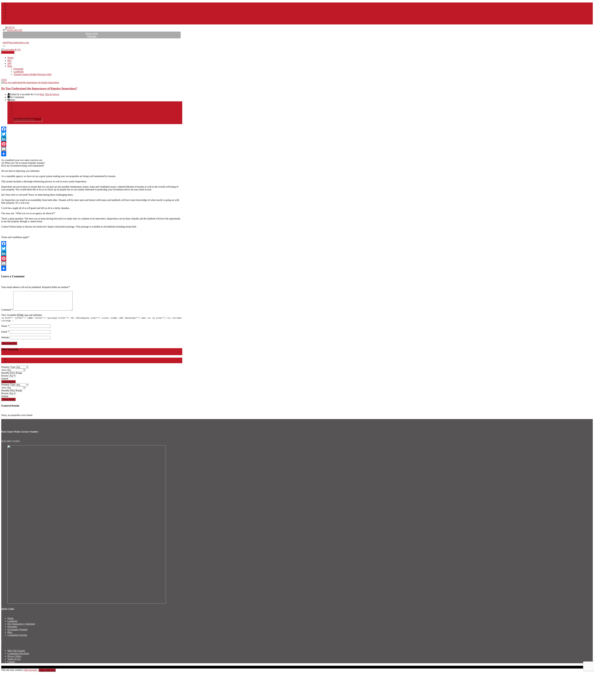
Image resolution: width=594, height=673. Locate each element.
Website (5, 337)
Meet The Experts (16, 650)
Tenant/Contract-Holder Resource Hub (33, 74)
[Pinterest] (91, 143)
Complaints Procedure (18, 653)
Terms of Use (14, 659)
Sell (9, 63)
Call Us (14, 28)
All (9, 359)
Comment (7, 309)
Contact (11, 661)
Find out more (30, 670)
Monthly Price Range (11, 373)
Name (5, 326)
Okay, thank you (47, 670)
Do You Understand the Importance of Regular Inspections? (39, 88)
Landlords (19, 71)
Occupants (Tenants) (17, 629)
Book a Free (92, 35)
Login (6, 23)
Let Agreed (12, 361)
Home (10, 57)
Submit (4, 378)
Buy (9, 60)
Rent (9, 66)
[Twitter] (91, 134)
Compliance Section (17, 635)
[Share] (91, 153)
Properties (18, 68)
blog (41, 94)
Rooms (4, 375)
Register (17, 23)
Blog (9, 632)
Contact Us (8, 52)
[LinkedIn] (91, 138)
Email (5, 331)
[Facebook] (91, 129)
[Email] (91, 148)
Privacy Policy (14, 656)
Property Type (8, 367)
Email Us (7, 39)
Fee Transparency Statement (21, 624)
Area (3, 370)
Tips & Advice (52, 94)
